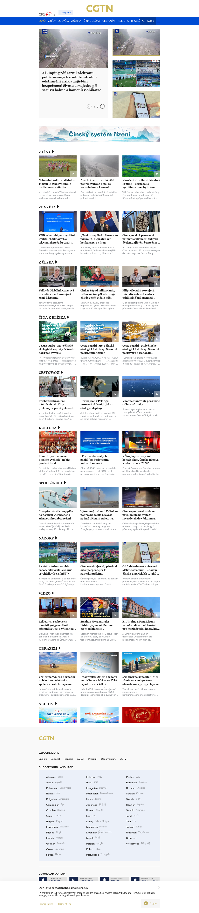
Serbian (134, 793)
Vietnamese (138, 843)
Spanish (135, 804)
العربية (80, 758)
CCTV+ (124, 758)
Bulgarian (57, 799)
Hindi (92, 782)
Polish (93, 849)
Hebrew (94, 777)
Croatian (55, 810)
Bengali (53, 793)
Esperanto (57, 826)
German (55, 843)
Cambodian (54, 804)
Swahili (135, 810)
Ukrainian (137, 832)
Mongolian (96, 826)
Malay (97, 821)
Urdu (131, 837)
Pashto (133, 777)
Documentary (108, 758)
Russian (135, 788)
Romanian (136, 782)
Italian (93, 799)
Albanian (54, 777)
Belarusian (58, 788)
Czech (53, 815)
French (54, 837)
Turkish (134, 826)
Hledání (150, 21)
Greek (54, 849)
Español (55, 758)
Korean (94, 810)
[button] (102, 106)
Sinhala (134, 799)
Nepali (93, 837)
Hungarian (96, 788)
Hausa (53, 854)
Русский (92, 758)
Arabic (53, 782)
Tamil (132, 815)
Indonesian (99, 793)
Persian (94, 843)
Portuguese (98, 854)
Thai (131, 821)
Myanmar (98, 832)
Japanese (96, 804)
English (43, 758)
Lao (91, 815)
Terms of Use (64, 904)
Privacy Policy (46, 904)
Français (68, 758)
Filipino (54, 832)
